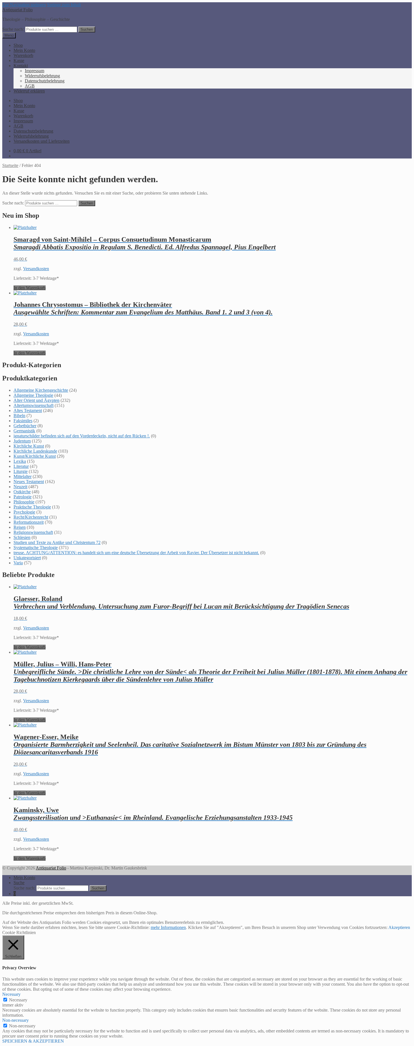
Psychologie (24, 512)
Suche (19, 882)
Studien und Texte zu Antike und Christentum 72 (57, 542)
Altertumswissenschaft (34, 405)
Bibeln (19, 415)
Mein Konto (24, 50)
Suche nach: (13, 29)
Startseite (10, 165)
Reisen (20, 527)
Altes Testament (28, 410)
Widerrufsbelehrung (42, 75)
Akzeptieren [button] (399, 927)
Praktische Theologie (32, 507)
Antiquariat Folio (17, 9)
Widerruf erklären (29, 91)
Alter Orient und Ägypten (36, 400)
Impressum (34, 70)
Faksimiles (23, 420)
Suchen (87, 29)
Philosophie (24, 501)
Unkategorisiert (27, 557)
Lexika (20, 461)
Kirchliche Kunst (29, 446)
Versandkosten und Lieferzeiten (42, 141)
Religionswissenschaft (33, 532)
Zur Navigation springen (24, 4)
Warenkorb (23, 55)
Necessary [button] (11, 994)
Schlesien (22, 537)
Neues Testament (29, 481)
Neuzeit (20, 486)
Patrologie (23, 496)
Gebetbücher (25, 425)
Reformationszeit (29, 522)
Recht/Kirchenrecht (31, 517)
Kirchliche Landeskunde (35, 451)
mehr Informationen (168, 927)
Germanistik (24, 430)
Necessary (18, 999)
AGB (30, 85)
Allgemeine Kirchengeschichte (41, 390)
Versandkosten (36, 268)
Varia (18, 562)
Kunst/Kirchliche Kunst (35, 456)
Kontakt (21, 65)
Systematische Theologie (36, 547)
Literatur (21, 466)
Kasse (19, 60)
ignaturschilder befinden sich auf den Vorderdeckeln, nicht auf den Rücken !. (82, 435)
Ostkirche (22, 491)
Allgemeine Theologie (33, 395)
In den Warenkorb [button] (30, 287)
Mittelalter (23, 476)
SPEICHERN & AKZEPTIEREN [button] (33, 1041)
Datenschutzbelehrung (44, 80)
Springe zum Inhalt (64, 4)
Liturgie (21, 471)
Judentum (22, 441)
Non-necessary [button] (15, 1020)
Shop (18, 45)
